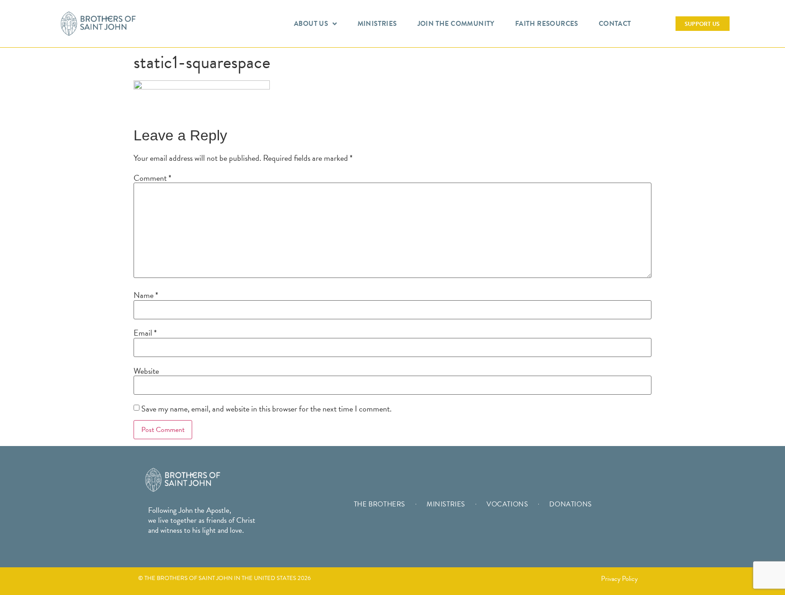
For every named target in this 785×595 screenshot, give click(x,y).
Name (146, 295)
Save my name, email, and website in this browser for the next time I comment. (266, 409)
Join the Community (456, 24)
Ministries (377, 24)
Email (145, 333)
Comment (152, 178)
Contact (615, 24)
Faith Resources (546, 24)
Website (146, 371)
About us (311, 24)
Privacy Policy (619, 579)
